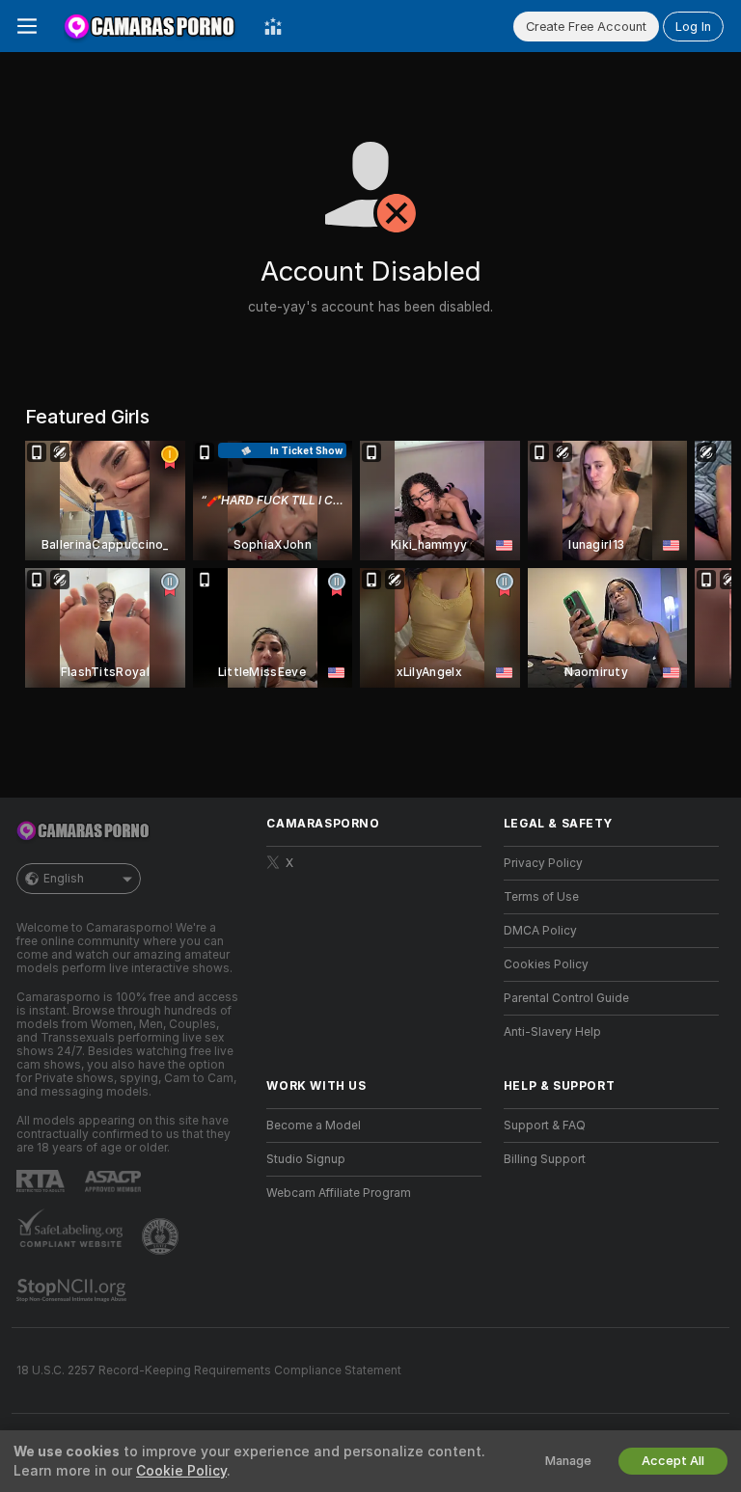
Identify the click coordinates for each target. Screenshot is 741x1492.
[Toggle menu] (27, 26)
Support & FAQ (545, 1125)
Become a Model (313, 1125)
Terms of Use (541, 897)
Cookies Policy (546, 964)
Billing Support (545, 1159)
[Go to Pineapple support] (162, 1236)
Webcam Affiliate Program (338, 1193)
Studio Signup (305, 1159)
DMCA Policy (540, 930)
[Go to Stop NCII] (73, 1290)
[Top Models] (273, 26)
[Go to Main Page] (150, 26)
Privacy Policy (543, 863)
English (63, 878)
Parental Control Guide (566, 998)
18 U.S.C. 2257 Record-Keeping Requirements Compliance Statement (208, 1370)
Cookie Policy (181, 1470)
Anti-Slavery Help (552, 1032)
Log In (693, 26)
